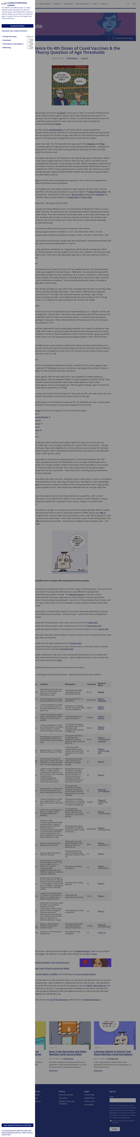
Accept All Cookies (17, 26)
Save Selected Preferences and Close (17, 1125)
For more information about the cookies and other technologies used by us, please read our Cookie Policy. (17, 1132)
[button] (9, 36)
